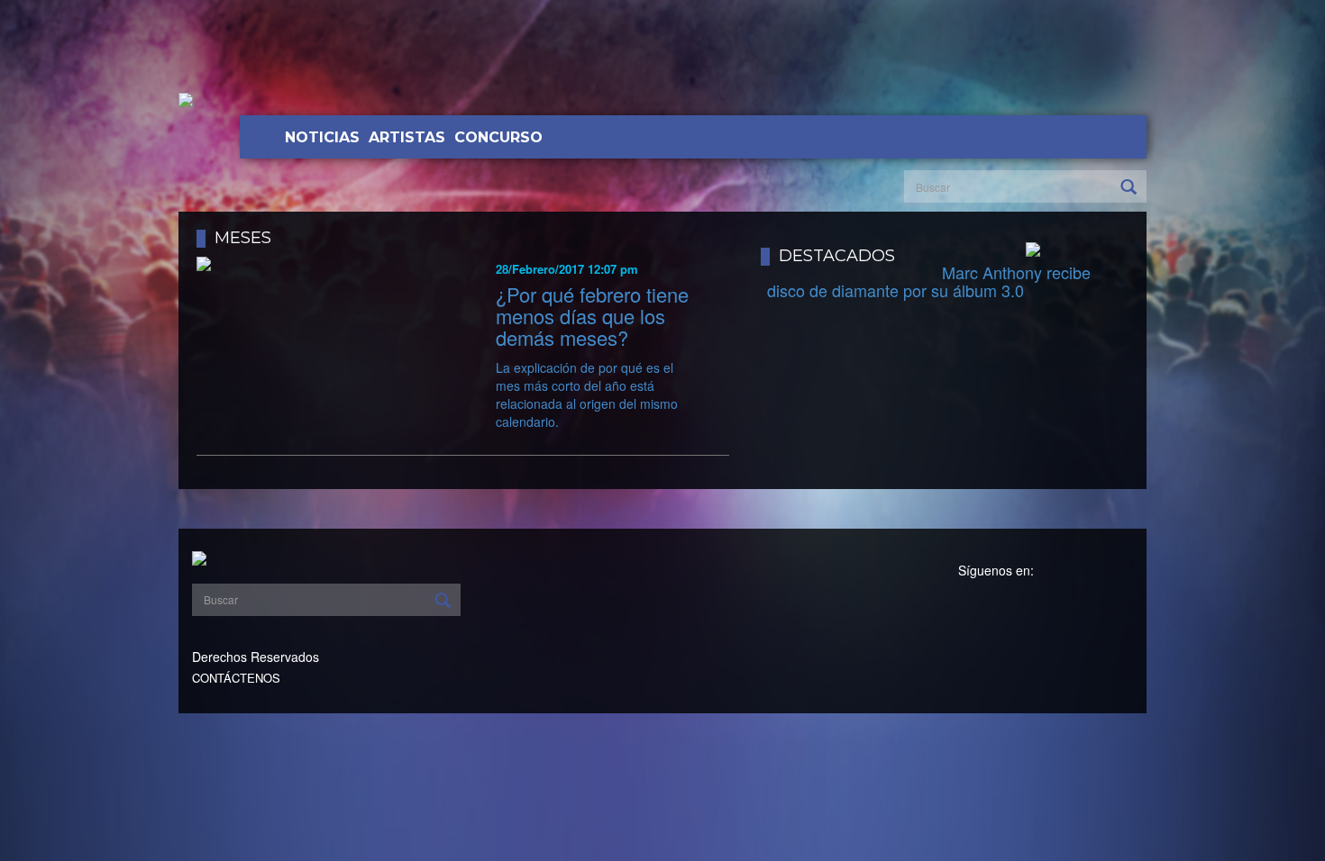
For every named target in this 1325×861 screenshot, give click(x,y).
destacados (837, 256)
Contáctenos (236, 677)
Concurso (498, 137)
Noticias (322, 137)
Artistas (407, 137)
